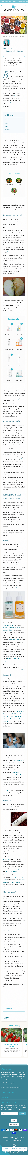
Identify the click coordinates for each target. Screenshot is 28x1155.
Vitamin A (7, 126)
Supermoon (6, 625)
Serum (12, 625)
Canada (13, 1124)
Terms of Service (10, 1138)
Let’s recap (7, 129)
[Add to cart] (12, 324)
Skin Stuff (19, 775)
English (13, 1120)
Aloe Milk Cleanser (13, 714)
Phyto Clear (20, 869)
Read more (17, 1087)
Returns (22, 1137)
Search (11, 1137)
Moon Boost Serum (18, 760)
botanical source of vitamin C (12, 627)
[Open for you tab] (25, 1149)
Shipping (16, 1137)
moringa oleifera (8, 630)
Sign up (22, 1113)
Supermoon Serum (11, 871)
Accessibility (5, 1137)
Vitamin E (7, 123)
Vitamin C (7, 120)
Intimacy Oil (7, 719)
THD (8, 659)
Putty (19, 716)
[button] (5, 1150)
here (8, 790)
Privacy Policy (18, 1138)
